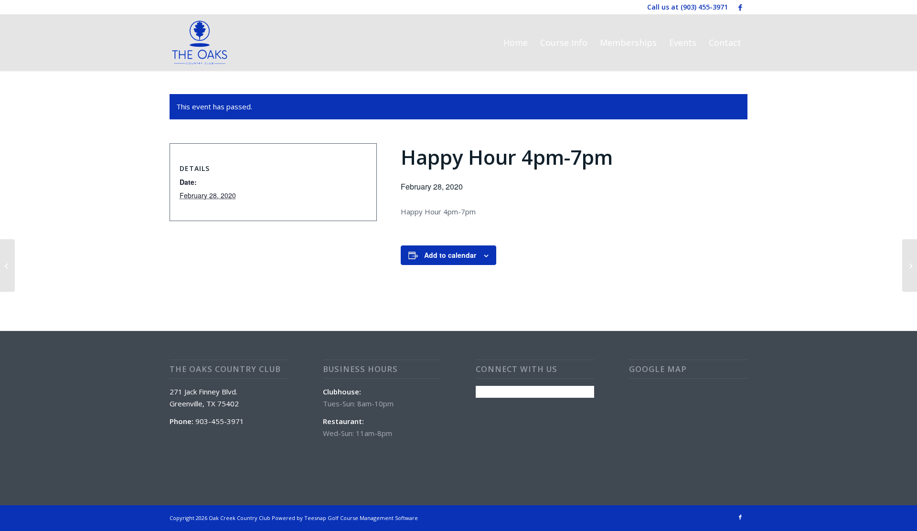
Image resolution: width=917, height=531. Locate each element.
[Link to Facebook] (740, 7)
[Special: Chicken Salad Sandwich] (7, 265)
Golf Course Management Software (373, 517)
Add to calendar (450, 255)
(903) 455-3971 (704, 6)
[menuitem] (515, 42)
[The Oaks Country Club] (200, 42)
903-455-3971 (219, 421)
